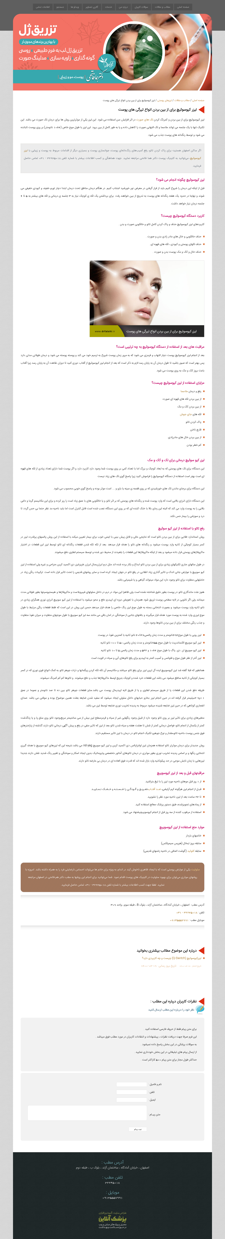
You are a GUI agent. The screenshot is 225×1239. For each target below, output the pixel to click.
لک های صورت (144, 120)
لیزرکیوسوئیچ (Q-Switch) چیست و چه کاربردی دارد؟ (171, 958)
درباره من (123, 7)
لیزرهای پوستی (164, 100)
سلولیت (195, 870)
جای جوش (186, 414)
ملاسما (184, 391)
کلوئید (190, 851)
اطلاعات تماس (43, 7)
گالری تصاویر (92, 7)
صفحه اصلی (183, 7)
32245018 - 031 (186, 912)
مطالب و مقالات (162, 7)
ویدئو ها (75, 7)
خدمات (108, 7)
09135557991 (179, 920)
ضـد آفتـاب (154, 789)
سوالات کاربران (141, 7)
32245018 (112, 1182)
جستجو (60, 7)
